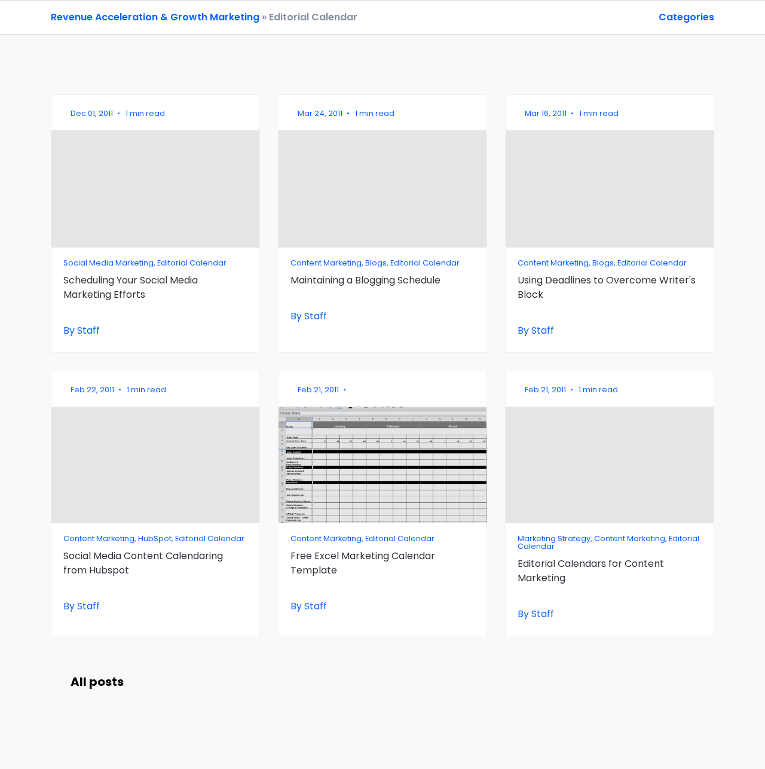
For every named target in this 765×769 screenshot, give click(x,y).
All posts (97, 681)
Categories (686, 17)
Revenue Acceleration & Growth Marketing (155, 17)
